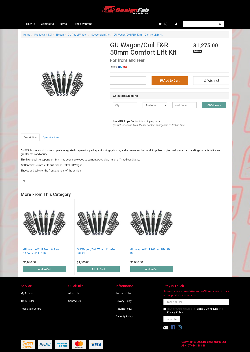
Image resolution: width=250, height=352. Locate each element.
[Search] (220, 24)
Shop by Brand (83, 23)
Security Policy (124, 316)
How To (31, 23)
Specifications (51, 137)
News (64, 23)
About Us (73, 293)
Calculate (215, 105)
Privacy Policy (124, 301)
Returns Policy (124, 308)
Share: (114, 66)
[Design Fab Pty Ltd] (125, 9)
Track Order (27, 301)
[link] (173, 327)
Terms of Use (123, 293)
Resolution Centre (31, 308)
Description (30, 137)
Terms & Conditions (206, 308)
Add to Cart (171, 80)
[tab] (30, 137)
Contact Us (48, 23)
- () (164, 23)
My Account (27, 293)
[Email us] (165, 327)
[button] (211, 80)
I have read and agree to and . (195, 310)
